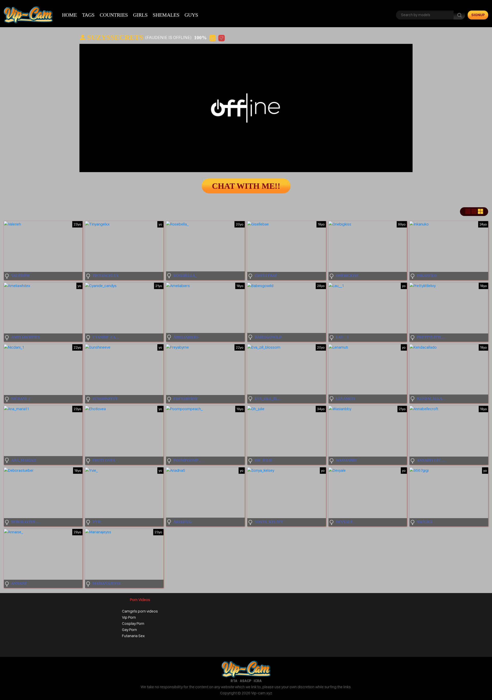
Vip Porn (129, 617)
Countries (114, 15)
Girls (140, 15)
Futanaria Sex (133, 635)
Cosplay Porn (133, 623)
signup (478, 15)
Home (69, 15)
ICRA (258, 681)
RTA (234, 681)
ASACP (245, 681)
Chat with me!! (246, 186)
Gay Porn (129, 629)
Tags (88, 15)
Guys (191, 15)
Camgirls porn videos (140, 611)
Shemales (166, 15)
